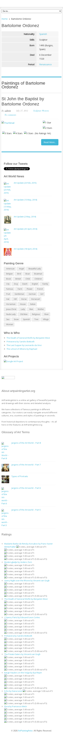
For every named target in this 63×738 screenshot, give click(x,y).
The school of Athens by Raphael (22, 349)
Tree (36, 319)
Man (31, 309)
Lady (23, 309)
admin (8, 110)
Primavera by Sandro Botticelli (20, 341)
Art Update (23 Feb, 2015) (25, 182)
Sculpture (37, 110)
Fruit (8, 294)
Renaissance (45, 64)
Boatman (38, 273)
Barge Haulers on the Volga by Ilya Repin (23, 672)
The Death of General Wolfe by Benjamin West (28, 337)
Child (28, 279)
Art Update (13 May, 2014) (25, 199)
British (18, 279)
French (40, 289)
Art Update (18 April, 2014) (25, 248)
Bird (19, 273)
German (32, 294)
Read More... (50, 142)
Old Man (24, 314)
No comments (10, 114)
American (10, 268)
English (35, 284)
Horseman (10, 304)
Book (8, 279)
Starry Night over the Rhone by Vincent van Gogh (27, 580)
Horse (24, 299)
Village (46, 319)
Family (45, 284)
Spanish (43, 34)
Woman (9, 324)
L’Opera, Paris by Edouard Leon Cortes (22, 617)
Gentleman (19, 294)
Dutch (24, 284)
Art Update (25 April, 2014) (25, 228)
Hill (15, 299)
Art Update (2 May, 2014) (25, 216)
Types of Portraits (19, 476)
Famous (9, 289)
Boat (28, 273)
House (23, 304)
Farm (20, 289)
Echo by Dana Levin (13, 691)
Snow (16, 319)
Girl (41, 294)
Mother (41, 309)
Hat (7, 299)
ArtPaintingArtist (13, 3)
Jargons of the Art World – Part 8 (26, 442)
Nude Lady (11, 314)
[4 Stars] (17, 133)
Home (5, 18)
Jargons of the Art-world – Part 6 (26, 488)
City (7, 284)
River (46, 314)
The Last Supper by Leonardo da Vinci (24, 345)
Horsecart (35, 299)
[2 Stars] (47, 128)
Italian (32, 304)
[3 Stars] (7, 133)
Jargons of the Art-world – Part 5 (26, 509)
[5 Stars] (28, 133)
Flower (30, 289)
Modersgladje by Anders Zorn (18, 562)
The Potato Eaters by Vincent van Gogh (22, 654)
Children (38, 279)
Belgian (9, 273)
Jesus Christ (11, 309)
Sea (7, 319)
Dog (16, 284)
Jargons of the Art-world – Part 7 (26, 464)
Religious (36, 314)
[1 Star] (47, 122)
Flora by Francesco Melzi (15, 706)
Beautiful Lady (35, 268)
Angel (21, 268)
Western (45, 110)
